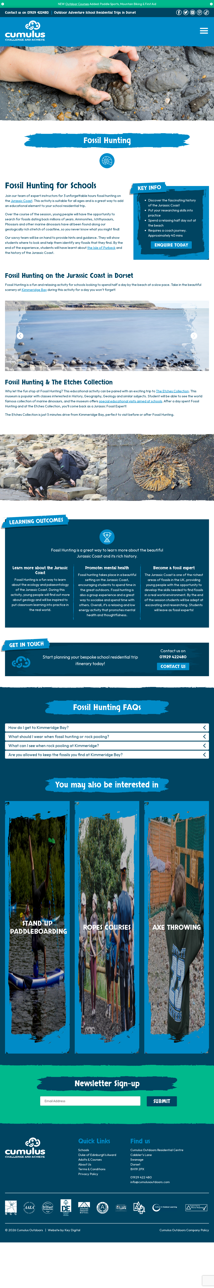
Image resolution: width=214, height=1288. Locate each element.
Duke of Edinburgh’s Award (97, 1155)
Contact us (173, 667)
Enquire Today (171, 245)
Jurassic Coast (21, 201)
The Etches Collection (172, 391)
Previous (2, 4)
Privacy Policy (88, 1174)
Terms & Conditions (91, 1169)
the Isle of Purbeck (101, 248)
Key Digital (72, 1230)
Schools (83, 1150)
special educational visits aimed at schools (130, 401)
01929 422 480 (141, 1177)
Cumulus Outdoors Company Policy (184, 1230)
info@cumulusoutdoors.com (150, 1182)
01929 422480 (38, 12)
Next (211, 4)
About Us (84, 1164)
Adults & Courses (90, 1159)
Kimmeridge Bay (34, 290)
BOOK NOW (128, 4)
